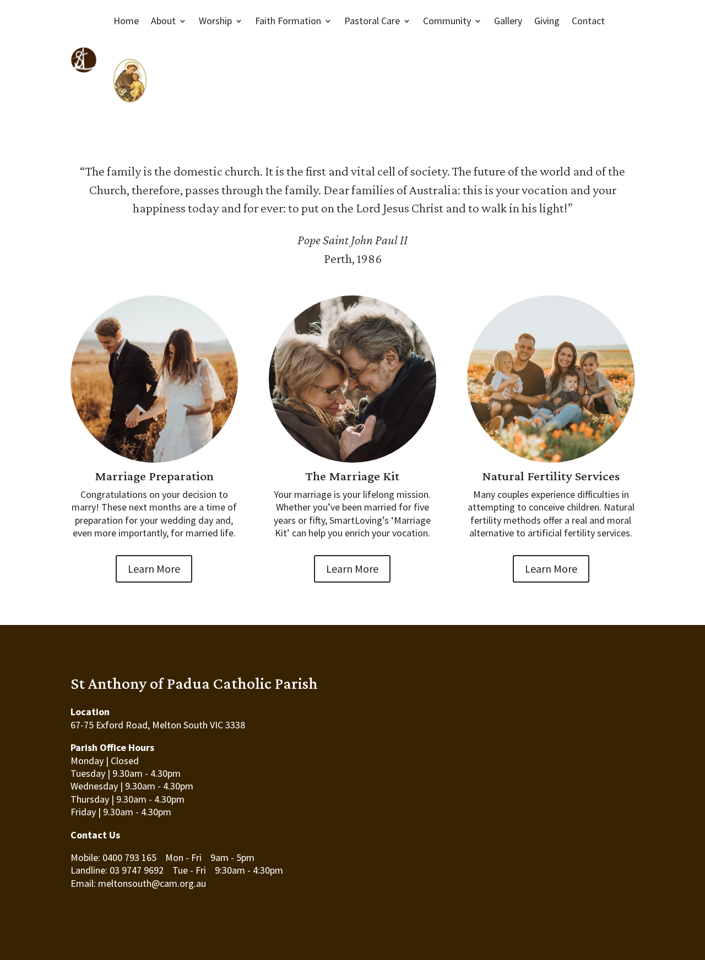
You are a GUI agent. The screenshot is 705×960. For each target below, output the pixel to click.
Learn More (154, 568)
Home (126, 20)
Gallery (508, 20)
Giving (547, 20)
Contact (588, 20)
